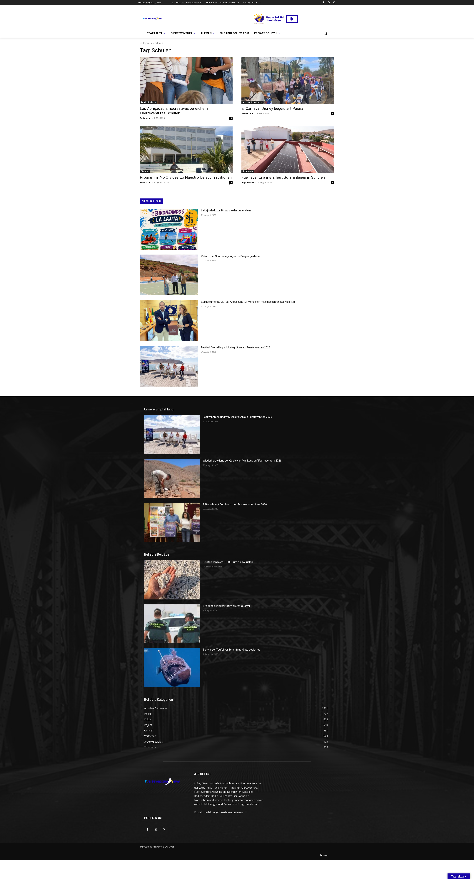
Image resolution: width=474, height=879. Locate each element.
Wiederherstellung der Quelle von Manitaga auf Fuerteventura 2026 (242, 460)
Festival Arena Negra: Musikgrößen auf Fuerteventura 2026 (235, 347)
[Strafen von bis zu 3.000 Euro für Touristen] (172, 579)
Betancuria (248, 171)
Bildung (144, 171)
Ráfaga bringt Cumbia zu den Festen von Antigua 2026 (235, 504)
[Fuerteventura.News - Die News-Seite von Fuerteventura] (152, 18)
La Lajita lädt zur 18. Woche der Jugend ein (226, 210)
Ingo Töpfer (247, 182)
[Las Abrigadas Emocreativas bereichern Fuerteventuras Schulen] (186, 80)
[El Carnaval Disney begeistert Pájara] (287, 80)
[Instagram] (328, 3)
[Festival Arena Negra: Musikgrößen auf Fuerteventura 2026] (169, 366)
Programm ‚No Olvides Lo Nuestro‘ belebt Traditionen (186, 177)
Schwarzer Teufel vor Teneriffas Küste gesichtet (231, 649)
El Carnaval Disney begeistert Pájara (272, 108)
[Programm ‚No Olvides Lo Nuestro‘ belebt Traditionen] (186, 149)
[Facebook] (323, 3)
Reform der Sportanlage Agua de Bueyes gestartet (231, 256)
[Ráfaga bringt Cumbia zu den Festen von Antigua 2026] (172, 522)
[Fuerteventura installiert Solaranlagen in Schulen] (287, 149)
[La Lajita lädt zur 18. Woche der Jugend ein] (169, 229)
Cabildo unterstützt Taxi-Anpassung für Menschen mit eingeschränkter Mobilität (248, 301)
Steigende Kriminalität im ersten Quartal (226, 605)
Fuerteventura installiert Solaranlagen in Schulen (283, 177)
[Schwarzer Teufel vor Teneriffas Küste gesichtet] (172, 667)
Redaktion (145, 118)
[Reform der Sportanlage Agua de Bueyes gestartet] (169, 275)
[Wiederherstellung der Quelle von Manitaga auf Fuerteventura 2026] (172, 478)
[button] (325, 33)
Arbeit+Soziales (148, 102)
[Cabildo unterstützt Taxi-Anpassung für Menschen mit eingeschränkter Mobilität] (169, 320)
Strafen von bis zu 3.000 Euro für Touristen (228, 562)
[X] (334, 3)
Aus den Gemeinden (252, 102)
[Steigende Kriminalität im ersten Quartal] (172, 623)
